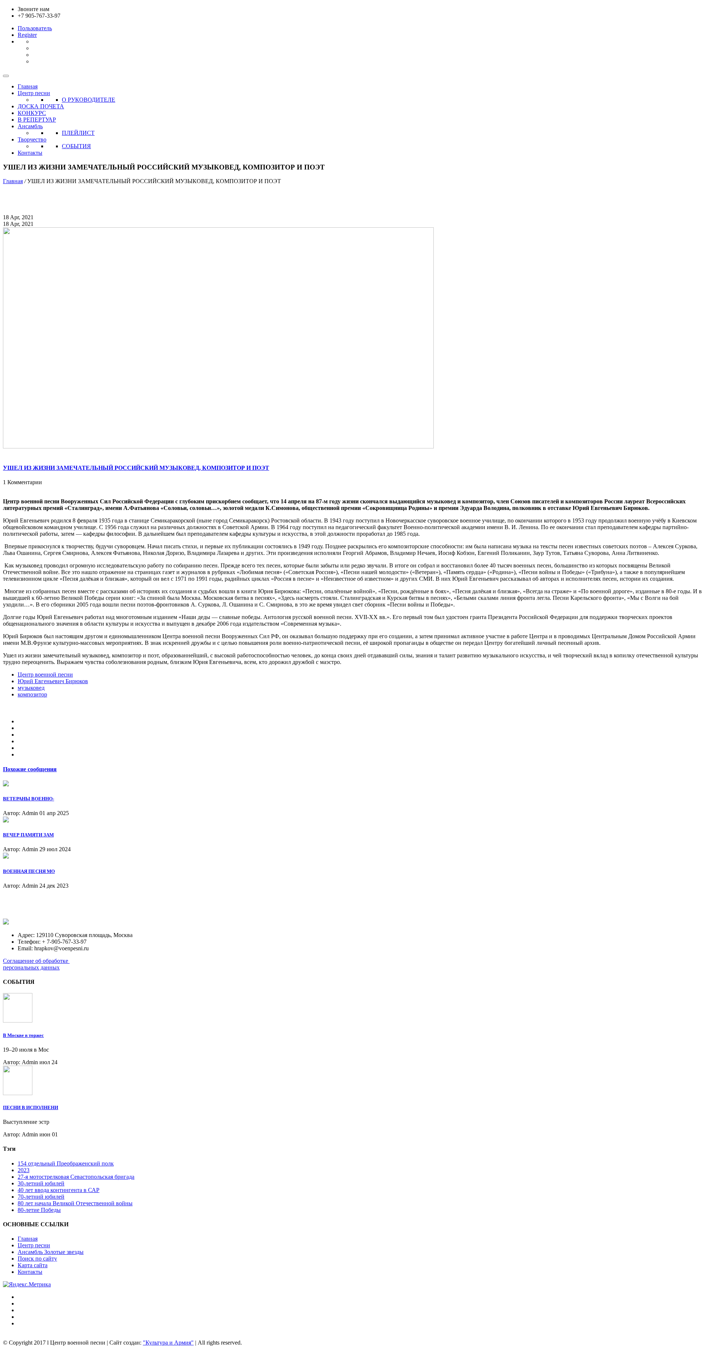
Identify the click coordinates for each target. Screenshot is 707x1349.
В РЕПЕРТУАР (37, 119)
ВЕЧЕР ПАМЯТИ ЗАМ (28, 835)
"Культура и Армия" (168, 1342)
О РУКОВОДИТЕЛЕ (88, 100)
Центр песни (34, 93)
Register (27, 35)
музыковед (31, 688)
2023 (23, 1170)
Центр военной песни (45, 674)
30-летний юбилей (41, 1183)
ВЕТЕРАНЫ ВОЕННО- (28, 798)
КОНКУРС (32, 113)
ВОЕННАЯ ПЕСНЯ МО (29, 871)
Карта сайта (33, 1265)
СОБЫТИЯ (76, 146)
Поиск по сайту (37, 1258)
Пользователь (35, 28)
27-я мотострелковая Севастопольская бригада (76, 1177)
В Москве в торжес (23, 1035)
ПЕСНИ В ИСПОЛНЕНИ (30, 1107)
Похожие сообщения (30, 769)
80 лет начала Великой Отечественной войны (75, 1203)
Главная (28, 86)
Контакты (30, 153)
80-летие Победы (39, 1210)
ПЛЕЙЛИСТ (78, 133)
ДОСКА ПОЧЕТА (41, 106)
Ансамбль (30, 126)
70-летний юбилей (41, 1197)
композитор (32, 694)
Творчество (32, 139)
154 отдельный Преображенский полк (66, 1163)
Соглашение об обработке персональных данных (36, 964)
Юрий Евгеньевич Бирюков (53, 681)
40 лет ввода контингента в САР (58, 1190)
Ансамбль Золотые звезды (51, 1252)
